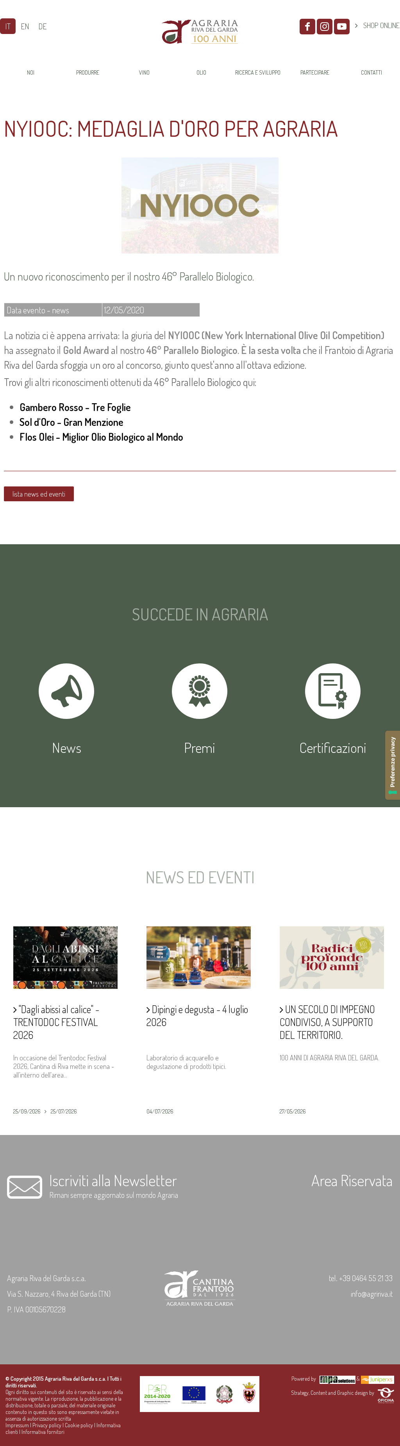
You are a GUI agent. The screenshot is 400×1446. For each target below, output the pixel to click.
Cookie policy (79, 1425)
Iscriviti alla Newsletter (113, 1180)
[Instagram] (324, 26)
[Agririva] (200, 52)
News (66, 747)
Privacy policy (46, 1425)
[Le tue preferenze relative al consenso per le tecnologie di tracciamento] (392, 765)
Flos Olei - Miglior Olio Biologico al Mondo (101, 436)
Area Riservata (352, 1180)
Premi (199, 747)
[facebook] (307, 26)
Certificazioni (332, 747)
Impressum (17, 1425)
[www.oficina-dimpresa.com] (386, 1392)
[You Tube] (342, 26)
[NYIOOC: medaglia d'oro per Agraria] (199, 251)
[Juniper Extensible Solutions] (377, 1378)
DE (42, 26)
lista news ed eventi (39, 494)
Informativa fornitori (42, 1431)
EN (25, 26)
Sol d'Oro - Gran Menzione (71, 421)
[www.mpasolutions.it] (337, 1378)
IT (8, 26)
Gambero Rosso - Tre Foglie (75, 406)
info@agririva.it (372, 1294)
